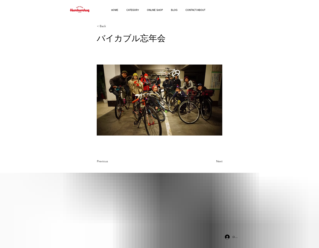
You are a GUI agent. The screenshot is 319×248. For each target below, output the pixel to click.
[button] (109, 26)
